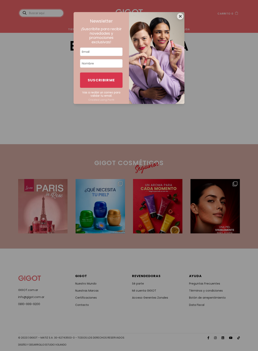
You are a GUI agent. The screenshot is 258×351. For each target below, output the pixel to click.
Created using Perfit (101, 99)
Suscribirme (101, 80)
